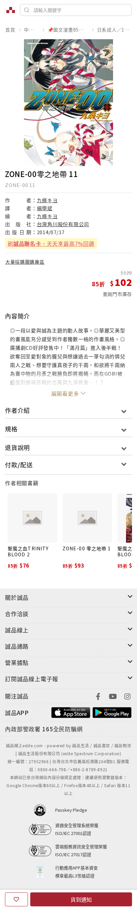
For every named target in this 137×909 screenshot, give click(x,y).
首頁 (10, 29)
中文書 (31, 29)
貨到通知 (81, 899)
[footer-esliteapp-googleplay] (112, 711)
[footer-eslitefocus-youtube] (112, 695)
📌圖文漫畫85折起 (68, 29)
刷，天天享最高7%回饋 (51, 243)
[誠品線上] (10, 10)
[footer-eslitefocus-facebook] (98, 695)
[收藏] (16, 899)
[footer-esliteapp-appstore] (71, 711)
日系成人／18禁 (114, 29)
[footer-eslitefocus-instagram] (127, 695)
